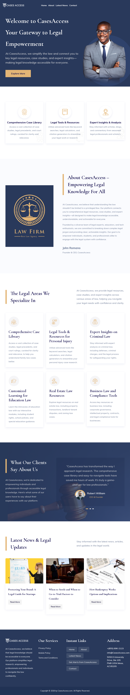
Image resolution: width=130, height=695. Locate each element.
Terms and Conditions (48, 658)
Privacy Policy (44, 648)
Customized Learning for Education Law (20, 395)
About (51, 5)
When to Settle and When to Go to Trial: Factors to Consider (64, 594)
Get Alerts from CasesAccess (83, 662)
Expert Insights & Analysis (105, 122)
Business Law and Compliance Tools (103, 393)
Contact (73, 5)
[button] (87, 508)
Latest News (62, 5)
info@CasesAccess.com (115, 652)
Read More (15, 602)
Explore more (18, 73)
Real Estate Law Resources (60, 393)
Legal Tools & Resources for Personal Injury (60, 336)
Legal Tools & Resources (65, 122)
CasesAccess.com (65, 691)
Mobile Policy (44, 653)
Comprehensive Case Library (24, 122)
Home (44, 5)
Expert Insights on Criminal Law (103, 334)
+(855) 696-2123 (115, 648)
